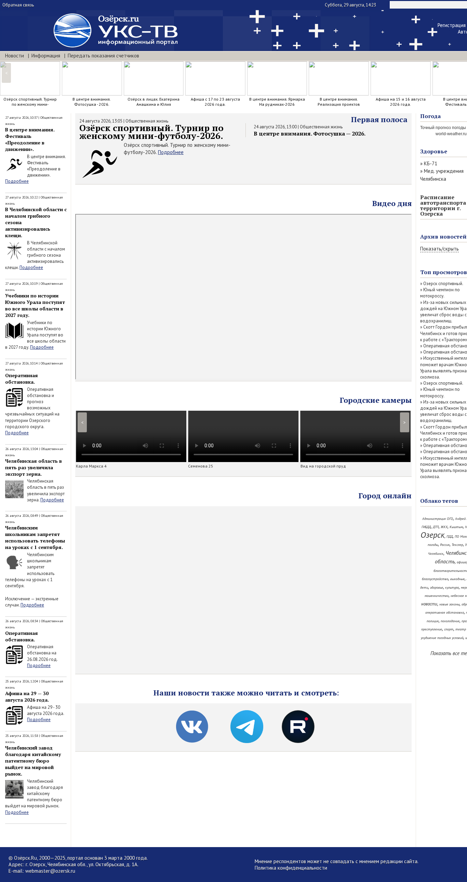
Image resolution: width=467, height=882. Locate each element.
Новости (14, 55)
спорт (448, 629)
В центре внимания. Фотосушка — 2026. (309, 133)
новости (429, 604)
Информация (45, 55)
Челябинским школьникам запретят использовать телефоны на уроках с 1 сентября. (35, 537)
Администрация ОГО (437, 518)
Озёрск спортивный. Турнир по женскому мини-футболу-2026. (151, 131)
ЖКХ (444, 527)
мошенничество (437, 595)
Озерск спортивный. (443, 283)
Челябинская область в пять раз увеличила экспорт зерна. (33, 467)
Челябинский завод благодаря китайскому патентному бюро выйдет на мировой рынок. (33, 760)
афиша (462, 562)
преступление (431, 629)
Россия (445, 544)
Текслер (457, 544)
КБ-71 (430, 163)
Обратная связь (18, 5)
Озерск (432, 534)
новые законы (449, 604)
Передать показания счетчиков (103, 55)
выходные (457, 579)
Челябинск (435, 553)
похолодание (450, 621)
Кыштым (456, 527)
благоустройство (435, 579)
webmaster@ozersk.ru (50, 871)
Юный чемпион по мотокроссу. (440, 293)
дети (424, 587)
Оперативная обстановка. (21, 378)
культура (452, 587)
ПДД (449, 536)
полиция (433, 621)
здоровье (436, 587)
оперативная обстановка (444, 612)
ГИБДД (426, 527)
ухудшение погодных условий (442, 638)
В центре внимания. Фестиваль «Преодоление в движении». (30, 139)
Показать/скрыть (439, 248)
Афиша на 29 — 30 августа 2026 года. (27, 696)
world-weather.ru (451, 133)
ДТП (436, 527)
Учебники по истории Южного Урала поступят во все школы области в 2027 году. (35, 305)
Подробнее (17, 181)
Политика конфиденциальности (291, 868)
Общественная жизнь (146, 121)
